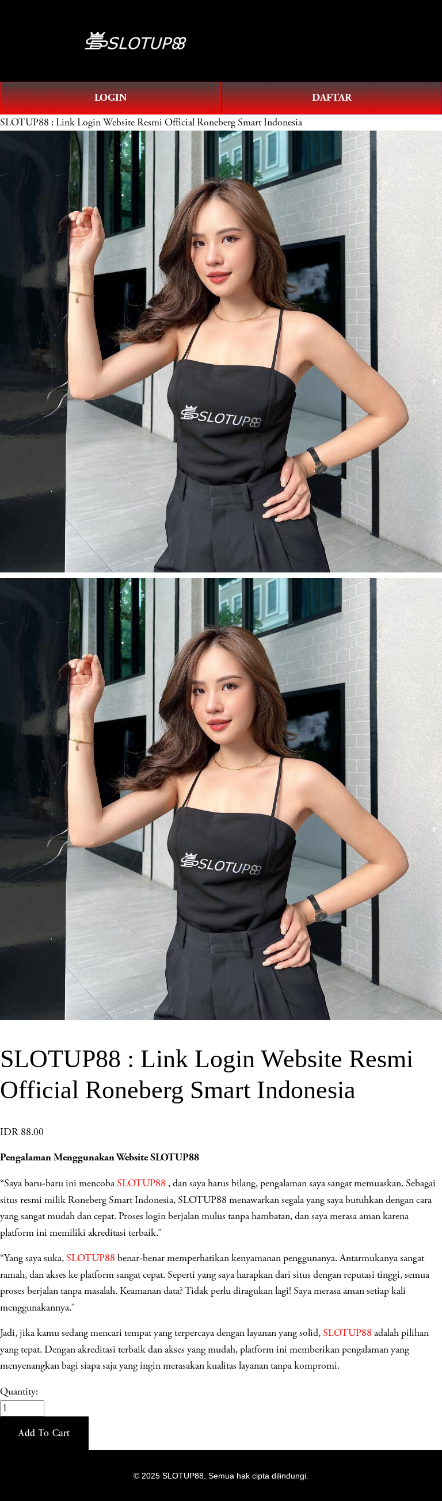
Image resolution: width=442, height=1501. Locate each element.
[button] (44, 1433)
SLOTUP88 (141, 1183)
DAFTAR (332, 97)
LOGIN (110, 97)
